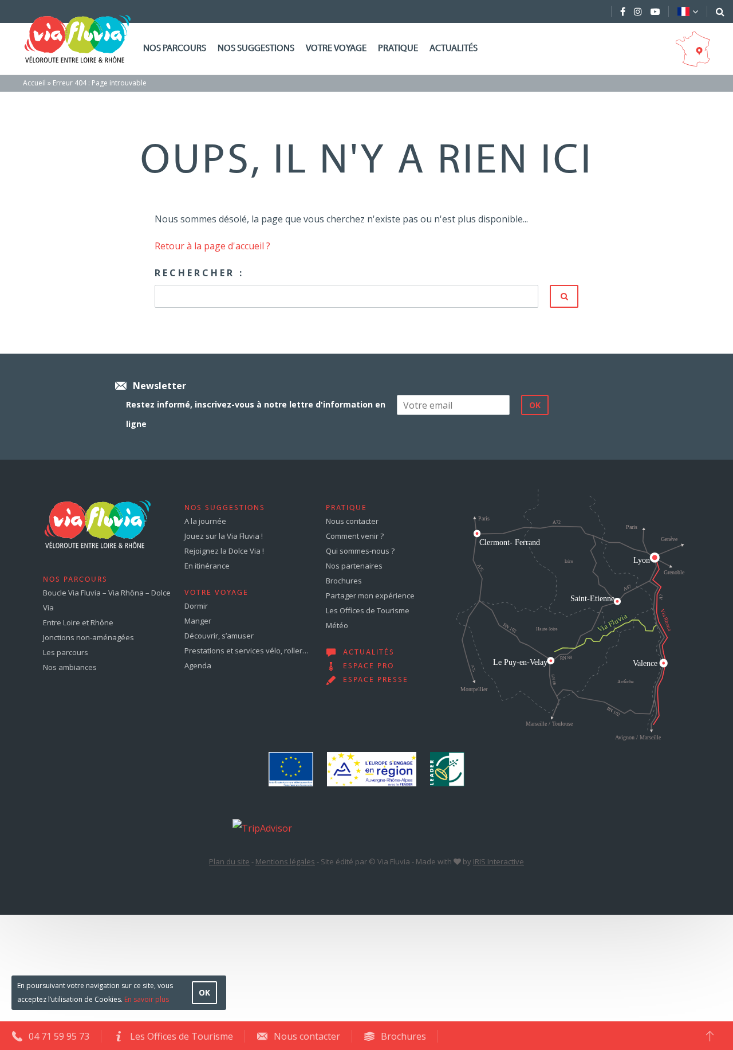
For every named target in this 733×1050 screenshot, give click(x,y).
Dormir (196, 606)
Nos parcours (174, 48)
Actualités (453, 48)
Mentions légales (285, 861)
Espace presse (375, 680)
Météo (337, 625)
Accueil (34, 83)
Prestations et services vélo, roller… (246, 650)
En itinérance (207, 566)
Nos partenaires (354, 566)
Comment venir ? (355, 536)
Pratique (398, 48)
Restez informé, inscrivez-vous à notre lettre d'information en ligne (255, 414)
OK (204, 992)
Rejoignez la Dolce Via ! (224, 551)
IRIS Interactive (498, 861)
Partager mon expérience (370, 595)
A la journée (205, 521)
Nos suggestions (256, 48)
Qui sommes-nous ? (360, 551)
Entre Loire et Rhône (78, 622)
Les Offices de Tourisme (367, 610)
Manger (197, 621)
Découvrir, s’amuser (219, 635)
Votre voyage (336, 48)
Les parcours (65, 652)
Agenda (197, 665)
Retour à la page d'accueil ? (212, 246)
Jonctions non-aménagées (88, 637)
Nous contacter (352, 521)
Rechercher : (199, 273)
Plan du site (229, 861)
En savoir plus (146, 999)
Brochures (344, 580)
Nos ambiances (70, 667)
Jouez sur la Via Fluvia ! (223, 536)
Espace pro (368, 667)
